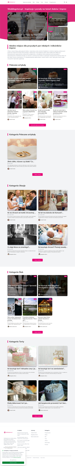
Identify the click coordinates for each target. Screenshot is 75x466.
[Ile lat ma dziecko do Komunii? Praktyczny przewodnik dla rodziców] (52, 200)
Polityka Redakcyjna (36, 457)
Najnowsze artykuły (27, 2)
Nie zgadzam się (13, 459)
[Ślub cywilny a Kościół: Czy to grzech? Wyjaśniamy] (30, 99)
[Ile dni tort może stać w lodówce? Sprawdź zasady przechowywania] (60, 99)
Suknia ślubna (47, 442)
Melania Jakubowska (44, 87)
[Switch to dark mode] (66, 2)
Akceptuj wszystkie (13, 462)
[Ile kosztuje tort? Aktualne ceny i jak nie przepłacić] (22, 356)
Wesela (46, 2)
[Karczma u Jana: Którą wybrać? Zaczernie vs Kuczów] (45, 307)
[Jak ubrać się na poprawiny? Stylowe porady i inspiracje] (15, 99)
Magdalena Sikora (13, 254)
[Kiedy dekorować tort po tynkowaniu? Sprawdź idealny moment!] (22, 390)
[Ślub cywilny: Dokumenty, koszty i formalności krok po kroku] (15, 307)
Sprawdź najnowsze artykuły (37, 125)
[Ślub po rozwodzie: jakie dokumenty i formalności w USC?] (27, 26)
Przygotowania (53, 2)
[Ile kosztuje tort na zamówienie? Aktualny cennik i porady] (52, 356)
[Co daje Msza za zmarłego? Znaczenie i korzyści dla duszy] (22, 234)
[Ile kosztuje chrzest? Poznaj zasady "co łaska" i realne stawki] (52, 234)
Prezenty (46, 444)
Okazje (37, 2)
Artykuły (19, 430)
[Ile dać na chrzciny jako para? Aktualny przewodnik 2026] (45, 99)
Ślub (34, 2)
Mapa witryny (43, 457)
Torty (42, 2)
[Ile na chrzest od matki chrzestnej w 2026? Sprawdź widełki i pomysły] (22, 200)
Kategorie (47, 430)
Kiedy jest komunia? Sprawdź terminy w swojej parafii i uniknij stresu (23, 434)
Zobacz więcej (37, 174)
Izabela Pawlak (12, 87)
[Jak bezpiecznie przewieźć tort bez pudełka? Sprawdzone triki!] (52, 390)
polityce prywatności (17, 457)
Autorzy (33, 430)
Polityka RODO (29, 457)
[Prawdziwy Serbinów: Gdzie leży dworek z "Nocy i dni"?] (30, 307)
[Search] (64, 2)
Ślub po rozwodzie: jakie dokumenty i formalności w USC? (25, 34)
